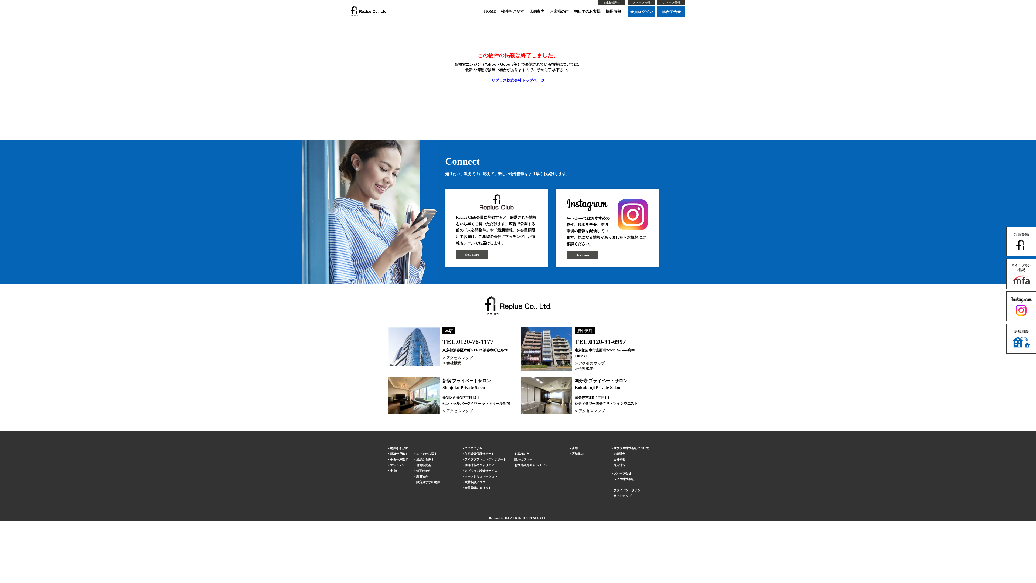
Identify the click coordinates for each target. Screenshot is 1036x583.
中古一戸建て (399, 459)
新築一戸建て (399, 453)
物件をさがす (512, 11)
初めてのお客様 (587, 11)
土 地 (393, 470)
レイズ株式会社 (624, 479)
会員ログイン (641, 12)
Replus (494, 518)
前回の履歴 (611, 2)
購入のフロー (523, 459)
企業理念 (619, 453)
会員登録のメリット (478, 487)
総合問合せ (671, 12)
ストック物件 (641, 2)
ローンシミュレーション (481, 476)
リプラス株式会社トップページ (518, 80)
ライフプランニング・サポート (485, 459)
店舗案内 (536, 11)
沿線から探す (425, 459)
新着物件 (422, 476)
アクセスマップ (459, 358)
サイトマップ (622, 495)
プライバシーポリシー (628, 490)
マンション (397, 465)
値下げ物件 (423, 470)
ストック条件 (671, 2)
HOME (490, 11)
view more (472, 254)
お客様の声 (559, 11)
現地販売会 (423, 465)
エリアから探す (426, 453)
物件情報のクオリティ (479, 465)
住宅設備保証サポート (479, 453)
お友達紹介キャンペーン (530, 465)
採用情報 (613, 11)
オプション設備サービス (481, 470)
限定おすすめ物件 (428, 482)
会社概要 (453, 363)
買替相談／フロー (476, 482)
